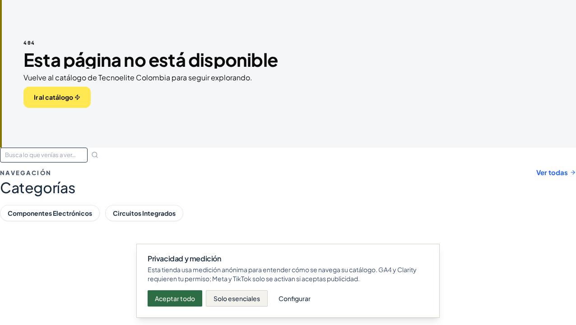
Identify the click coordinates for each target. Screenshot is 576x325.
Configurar (295, 298)
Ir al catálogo (53, 97)
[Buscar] (94, 154)
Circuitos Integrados (144, 213)
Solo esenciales (237, 298)
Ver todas (552, 172)
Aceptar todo (175, 298)
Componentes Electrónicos (50, 213)
